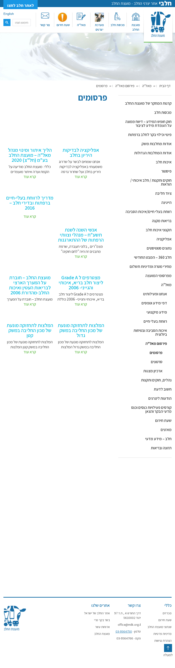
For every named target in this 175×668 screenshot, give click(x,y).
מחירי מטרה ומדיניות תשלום (151, 266)
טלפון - (128, 631)
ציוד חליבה (163, 193)
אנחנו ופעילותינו (155, 293)
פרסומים (156, 352)
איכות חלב (164, 162)
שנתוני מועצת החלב (159, 627)
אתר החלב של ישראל (97, 613)
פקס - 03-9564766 (128, 638)
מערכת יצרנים (99, 27)
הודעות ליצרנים (160, 398)
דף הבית (164, 86)
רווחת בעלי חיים (155, 321)
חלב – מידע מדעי (158, 438)
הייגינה (166, 202)
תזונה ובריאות (161, 447)
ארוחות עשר (102, 627)
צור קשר (45, 25)
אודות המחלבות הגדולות (153, 152)
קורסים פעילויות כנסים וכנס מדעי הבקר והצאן (151, 409)
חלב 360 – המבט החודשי (153, 257)
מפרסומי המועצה (158, 275)
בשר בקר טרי (102, 620)
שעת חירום (63, 25)
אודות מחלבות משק (157, 143)
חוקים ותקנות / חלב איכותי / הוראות (151, 182)
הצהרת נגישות (163, 641)
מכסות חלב (118, 25)
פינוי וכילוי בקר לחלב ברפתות (150, 134)
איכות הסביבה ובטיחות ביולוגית (150, 332)
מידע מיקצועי (157, 312)
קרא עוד (81, 176)
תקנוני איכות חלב (159, 229)
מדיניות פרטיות (162, 634)
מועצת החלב (135, 27)
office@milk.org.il (129, 625)
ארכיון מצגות (152, 370)
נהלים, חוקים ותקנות (156, 380)
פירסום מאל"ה (124, 86)
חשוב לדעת (163, 389)
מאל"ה (81, 25)
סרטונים (156, 361)
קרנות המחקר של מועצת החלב (148, 103)
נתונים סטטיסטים (159, 248)
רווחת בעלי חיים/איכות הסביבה (149, 211)
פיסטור (166, 171)
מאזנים (166, 429)
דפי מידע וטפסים (154, 303)
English (8, 13)
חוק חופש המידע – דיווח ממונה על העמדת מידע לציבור (148, 123)
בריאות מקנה (162, 220)
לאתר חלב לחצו (20, 5)
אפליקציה (164, 239)
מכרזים (167, 613)
